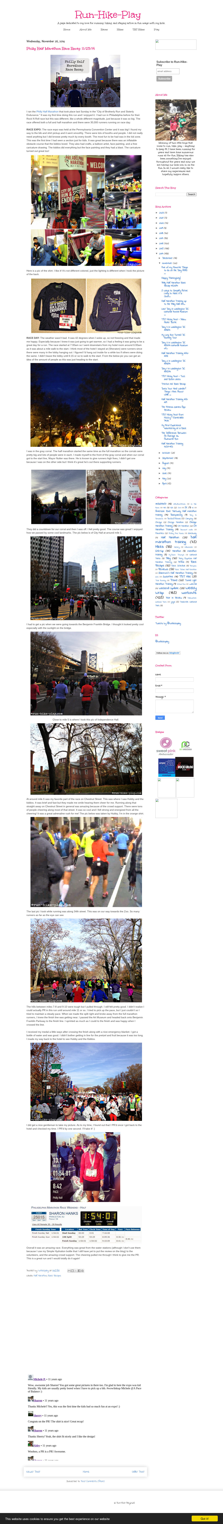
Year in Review (174, 598)
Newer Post (33, 1472)
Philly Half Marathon (47, 111)
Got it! (205, 1518)
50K (179, 507)
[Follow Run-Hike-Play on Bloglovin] (167, 654)
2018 (161, 233)
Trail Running (160, 580)
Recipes (193, 565)
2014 (161, 254)
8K (193, 507)
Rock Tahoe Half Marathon (186, 569)
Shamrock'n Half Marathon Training (175, 573)
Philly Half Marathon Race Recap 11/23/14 (174, 284)
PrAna (181, 562)
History (177, 547)
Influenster (189, 547)
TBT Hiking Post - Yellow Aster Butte (174, 321)
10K (164, 507)
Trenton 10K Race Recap (174, 384)
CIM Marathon (183, 526)
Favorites (159, 533)
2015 (161, 248)
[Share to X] (76, 1271)
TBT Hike (185, 577)
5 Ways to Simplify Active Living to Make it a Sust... (175, 293)
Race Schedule (178, 565)
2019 (161, 228)
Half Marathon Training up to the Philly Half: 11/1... (174, 302)
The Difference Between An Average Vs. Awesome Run (174, 436)
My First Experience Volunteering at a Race (174, 427)
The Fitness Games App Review (174, 408)
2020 (162, 223)
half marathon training (176, 539)
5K (186, 507)
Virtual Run (181, 584)
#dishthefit (160, 504)
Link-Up (159, 551)
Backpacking (176, 515)
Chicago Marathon (176, 522)
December (168, 258)
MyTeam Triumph (176, 554)
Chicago (158, 522)
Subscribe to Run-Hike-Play (171, 63)
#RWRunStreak (179, 504)
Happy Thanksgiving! (171, 278)
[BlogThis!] (72, 1271)
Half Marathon (40, 1276)
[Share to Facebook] (79, 1271)
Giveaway (192, 533)
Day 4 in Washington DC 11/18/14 (173, 328)
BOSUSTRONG (173, 518)
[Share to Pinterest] (82, 1271)
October (166, 453)
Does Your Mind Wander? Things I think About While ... (174, 392)
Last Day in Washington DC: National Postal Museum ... (175, 312)
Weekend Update (169, 588)
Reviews (163, 569)
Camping (189, 518)
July (164, 468)
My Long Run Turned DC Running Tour (173, 336)
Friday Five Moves (176, 533)
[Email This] (69, 1271)
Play (156, 29)
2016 (161, 243)
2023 (162, 213)
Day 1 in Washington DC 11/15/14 (173, 370)
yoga (173, 602)
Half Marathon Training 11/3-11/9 (175, 401)
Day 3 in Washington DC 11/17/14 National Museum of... (175, 345)
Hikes (120, 29)
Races (104, 29)
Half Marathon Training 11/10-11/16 (175, 355)
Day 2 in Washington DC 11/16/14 (174, 362)
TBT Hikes (139, 29)
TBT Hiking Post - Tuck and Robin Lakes (173, 378)
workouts (189, 593)
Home (67, 29)
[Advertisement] (176, 864)
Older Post (138, 1472)
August (166, 463)
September (168, 458)
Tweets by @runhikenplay (168, 623)
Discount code (186, 529)
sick (157, 576)
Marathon (176, 551)
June (165, 473)
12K (171, 507)
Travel (173, 580)
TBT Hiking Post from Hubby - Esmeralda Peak (172, 418)
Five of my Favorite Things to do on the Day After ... (175, 270)
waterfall (193, 584)
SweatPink (168, 577)
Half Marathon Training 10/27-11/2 (172, 445)
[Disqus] (85, 1326)
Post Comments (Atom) (93, 1481)
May (164, 478)
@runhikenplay (162, 641)
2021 (161, 218)
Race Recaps (54, 1276)
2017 (161, 238)
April (164, 484)
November (167, 263)
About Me (85, 29)
